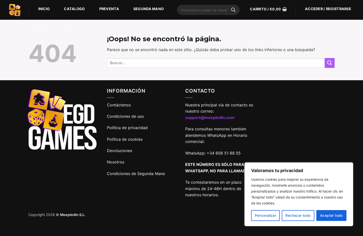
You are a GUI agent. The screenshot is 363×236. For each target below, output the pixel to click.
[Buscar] (233, 10)
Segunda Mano (148, 9)
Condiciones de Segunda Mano (136, 173)
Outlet (43, 28)
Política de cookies (124, 139)
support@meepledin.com (210, 117)
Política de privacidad (127, 127)
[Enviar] (330, 63)
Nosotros (115, 161)
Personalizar (265, 215)
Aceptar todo (331, 215)
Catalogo (74, 9)
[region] (298, 194)
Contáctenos (119, 104)
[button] (268, 9)
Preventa (109, 9)
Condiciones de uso (125, 116)
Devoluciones (119, 150)
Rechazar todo (297, 215)
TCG (69, 28)
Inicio (44, 9)
